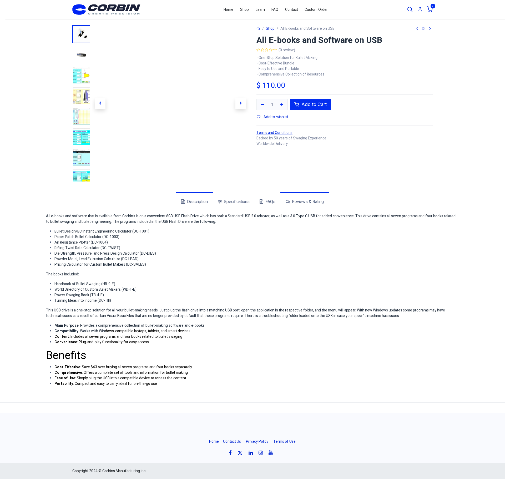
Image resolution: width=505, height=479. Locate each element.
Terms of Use (284, 441)
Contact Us (232, 441)
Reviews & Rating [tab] (307, 202)
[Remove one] (262, 104)
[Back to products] (424, 29)
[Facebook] (232, 452)
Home (214, 441)
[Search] (410, 9)
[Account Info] (420, 9)
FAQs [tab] (269, 202)
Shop (270, 28)
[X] (242, 452)
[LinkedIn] (252, 452)
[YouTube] (272, 452)
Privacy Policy (257, 441)
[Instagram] (262, 452)
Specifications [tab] (236, 202)
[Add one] (282, 104)
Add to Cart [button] (313, 104)
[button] (100, 103)
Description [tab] (197, 202)
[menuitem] (228, 9)
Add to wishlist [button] (275, 116)
